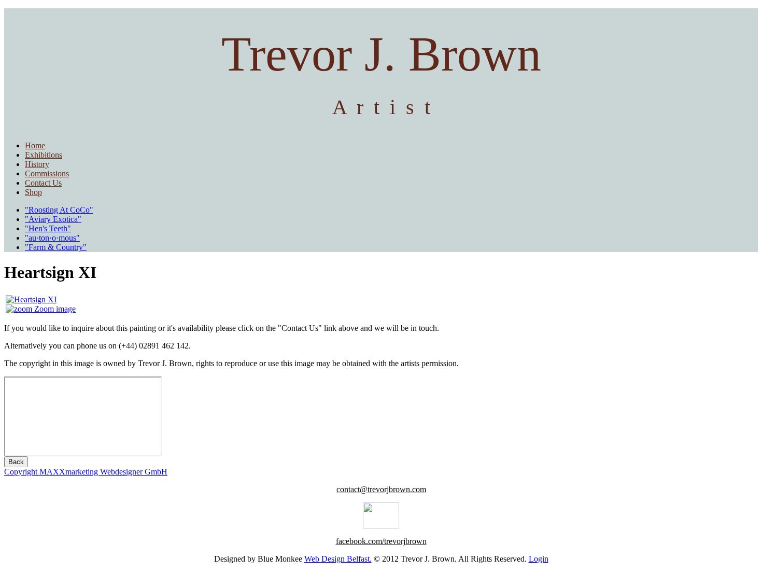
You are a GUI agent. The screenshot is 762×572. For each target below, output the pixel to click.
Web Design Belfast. (338, 558)
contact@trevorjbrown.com (381, 489)
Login (538, 558)
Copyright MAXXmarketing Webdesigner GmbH (85, 471)
